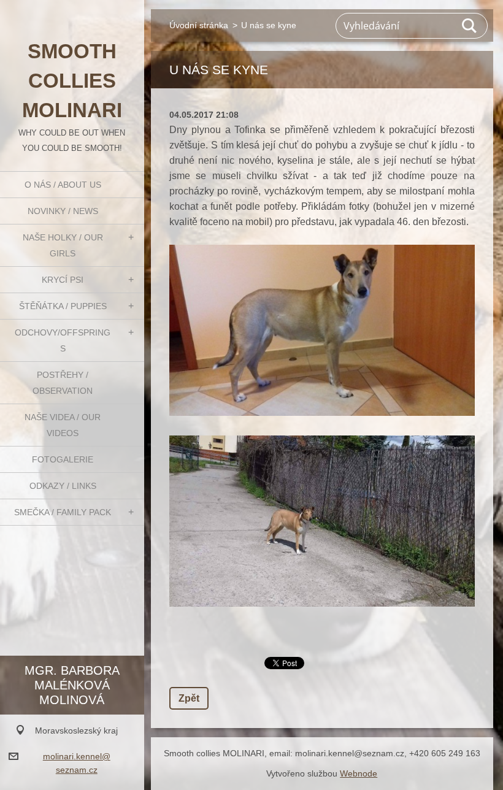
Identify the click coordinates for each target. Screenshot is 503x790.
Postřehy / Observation (63, 383)
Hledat (470, 26)
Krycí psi (62, 280)
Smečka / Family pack (62, 512)
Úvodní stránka (198, 25)
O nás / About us (63, 185)
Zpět (189, 698)
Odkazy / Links (62, 486)
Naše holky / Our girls (63, 245)
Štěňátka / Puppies (63, 306)
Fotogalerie (62, 459)
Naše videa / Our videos (63, 425)
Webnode (358, 773)
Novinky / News (63, 211)
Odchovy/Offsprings (62, 340)
